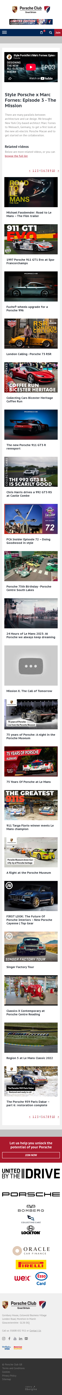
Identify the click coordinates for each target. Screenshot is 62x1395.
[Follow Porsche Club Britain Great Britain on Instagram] (3, 1338)
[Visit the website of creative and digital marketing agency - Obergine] (31, 1388)
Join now (31, 1155)
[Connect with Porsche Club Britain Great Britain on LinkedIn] (20, 1338)
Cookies (6, 1371)
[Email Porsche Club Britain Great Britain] (26, 1338)
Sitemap (6, 1379)
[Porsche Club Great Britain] (31, 9)
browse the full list (16, 156)
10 (53, 170)
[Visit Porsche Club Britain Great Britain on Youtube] (15, 1338)
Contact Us (35, 1330)
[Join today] (58, 32)
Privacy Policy (9, 1375)
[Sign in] (34, 32)
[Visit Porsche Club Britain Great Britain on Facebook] (9, 1338)
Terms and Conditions (13, 1368)
